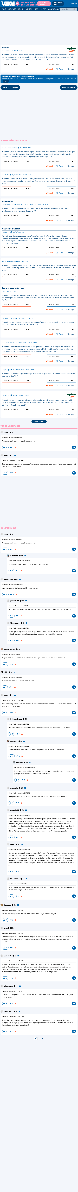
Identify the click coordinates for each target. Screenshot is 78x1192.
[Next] (42, 1039)
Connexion (73, 3)
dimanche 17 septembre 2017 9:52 (19, 793)
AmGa (6, 455)
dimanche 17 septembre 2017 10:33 (19, 815)
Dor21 (12, 844)
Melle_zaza (8, 1012)
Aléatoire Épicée (32, 9)
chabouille (14, 788)
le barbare (14, 556)
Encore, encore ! (39, 421)
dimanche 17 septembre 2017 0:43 (12, 460)
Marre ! (5, 48)
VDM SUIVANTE (68, 88)
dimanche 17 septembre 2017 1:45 (19, 746)
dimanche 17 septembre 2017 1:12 (19, 724)
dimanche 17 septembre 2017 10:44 (13, 991)
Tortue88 (19, 763)
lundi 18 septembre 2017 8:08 (18, 884)
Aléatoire (12, 9)
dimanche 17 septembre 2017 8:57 (12, 933)
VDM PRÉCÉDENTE (10, 88)
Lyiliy (6, 672)
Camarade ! (7, 202)
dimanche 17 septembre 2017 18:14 (19, 628)
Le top (43, 9)
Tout (4, 9)
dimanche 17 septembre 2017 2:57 (25, 768)
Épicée (20, 9)
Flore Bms (14, 741)
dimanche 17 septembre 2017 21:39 (19, 849)
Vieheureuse (8, 579)
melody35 (8, 956)
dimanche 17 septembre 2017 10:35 (19, 606)
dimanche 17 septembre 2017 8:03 (12, 910)
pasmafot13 (14, 601)
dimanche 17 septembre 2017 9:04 (13, 961)
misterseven (8, 986)
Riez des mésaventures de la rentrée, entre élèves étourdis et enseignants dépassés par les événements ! (39, 79)
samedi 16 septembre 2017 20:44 (12, 584)
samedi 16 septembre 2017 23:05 (12, 677)
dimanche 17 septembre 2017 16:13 (19, 561)
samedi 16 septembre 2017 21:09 (12, 654)
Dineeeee (7, 905)
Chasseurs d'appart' (11, 229)
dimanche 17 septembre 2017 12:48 (13, 1017)
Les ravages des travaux (13, 288)
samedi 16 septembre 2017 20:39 (12, 437)
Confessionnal (54, 9)
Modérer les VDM (58, 3)
